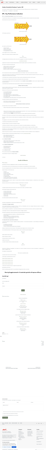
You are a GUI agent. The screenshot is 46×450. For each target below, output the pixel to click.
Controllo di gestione (24, 2)
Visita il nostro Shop (23, 294)
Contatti (38, 2)
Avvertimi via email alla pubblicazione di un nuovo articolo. (10, 415)
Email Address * (4, 278)
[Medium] (43, 423)
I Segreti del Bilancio (23, 155)
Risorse (34, 2)
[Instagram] (39, 423)
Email (18, 402)
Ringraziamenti (16, 449)
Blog (30, 2)
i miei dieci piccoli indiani (27, 133)
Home (7, 2)
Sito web (32, 402)
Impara (17, 2)
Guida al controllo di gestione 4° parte (7, 263)
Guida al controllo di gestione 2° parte (7, 260)
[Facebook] (36, 423)
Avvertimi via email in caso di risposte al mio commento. (10, 413)
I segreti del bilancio (23, 303)
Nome (4, 402)
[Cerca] (41, 2)
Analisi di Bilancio (23, 160)
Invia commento (5, 417)
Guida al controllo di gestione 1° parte (7, 258)
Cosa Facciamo (11, 2)
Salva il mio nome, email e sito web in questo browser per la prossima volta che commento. (13, 411)
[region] (9, 445)
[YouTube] (41, 423)
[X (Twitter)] (38, 423)
